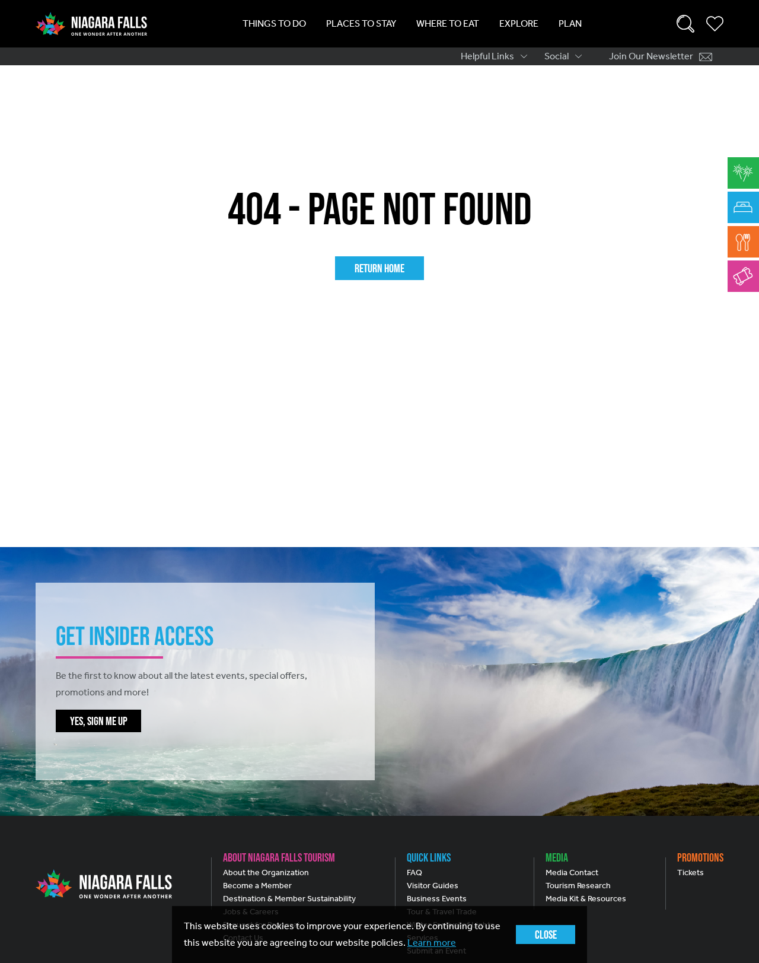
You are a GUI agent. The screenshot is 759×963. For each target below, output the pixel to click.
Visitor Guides (432, 886)
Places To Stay (361, 23)
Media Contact (572, 872)
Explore (518, 23)
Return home (379, 268)
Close (546, 934)
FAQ (414, 872)
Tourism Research (578, 886)
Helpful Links (487, 56)
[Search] (685, 24)
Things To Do (274, 23)
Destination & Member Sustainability (289, 899)
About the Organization (266, 872)
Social (556, 56)
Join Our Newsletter (651, 56)
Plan (570, 23)
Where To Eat (447, 23)
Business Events (437, 899)
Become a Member (257, 886)
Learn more (431, 942)
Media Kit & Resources (586, 899)
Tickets (690, 872)
